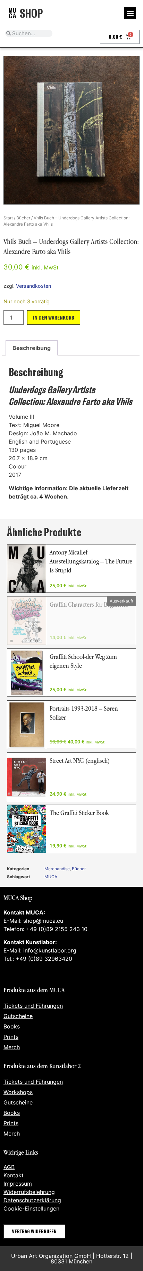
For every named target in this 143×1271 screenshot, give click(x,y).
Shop (31, 13)
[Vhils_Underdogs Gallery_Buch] (71, 130)
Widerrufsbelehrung (29, 1191)
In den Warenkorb (53, 317)
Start (8, 217)
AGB (9, 1167)
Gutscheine (18, 1016)
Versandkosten (33, 286)
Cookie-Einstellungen (31, 1208)
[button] (130, 13)
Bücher (23, 217)
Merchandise (57, 868)
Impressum (17, 1183)
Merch (11, 1047)
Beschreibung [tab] (31, 347)
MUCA (50, 876)
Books (11, 1026)
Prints (10, 1036)
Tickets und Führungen (33, 1005)
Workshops (18, 1092)
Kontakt (13, 1175)
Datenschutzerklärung (32, 1200)
